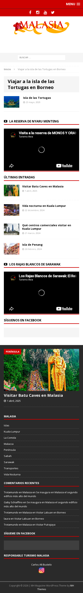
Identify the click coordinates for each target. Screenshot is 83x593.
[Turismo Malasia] (41, 27)
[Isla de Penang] (11, 252)
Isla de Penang (32, 244)
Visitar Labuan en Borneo (51, 512)
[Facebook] (30, 12)
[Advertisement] (43, 43)
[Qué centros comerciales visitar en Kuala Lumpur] (11, 233)
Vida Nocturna (12, 474)
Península (10, 450)
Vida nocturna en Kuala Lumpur (44, 206)
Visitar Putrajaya (45, 524)
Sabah (8, 456)
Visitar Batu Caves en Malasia (43, 186)
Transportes (11, 468)
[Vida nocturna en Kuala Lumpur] (11, 213)
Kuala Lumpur (12, 431)
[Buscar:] (41, 57)
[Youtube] (45, 12)
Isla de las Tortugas (37, 98)
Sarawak (9, 462)
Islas (6, 425)
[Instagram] (37, 12)
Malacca (9, 444)
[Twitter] (52, 12)
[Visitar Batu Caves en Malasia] (11, 194)
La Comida (10, 437)
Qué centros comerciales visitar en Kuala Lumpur (46, 226)
